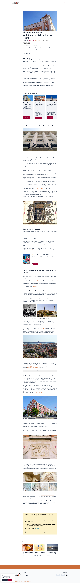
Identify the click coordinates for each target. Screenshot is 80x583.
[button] (30, 3)
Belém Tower (35, 286)
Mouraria (43, 328)
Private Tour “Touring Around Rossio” (39, 104)
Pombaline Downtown (52, 326)
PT (66, 2)
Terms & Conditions (28, 579)
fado (31, 366)
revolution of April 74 (37, 62)
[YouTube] (67, 575)
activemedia (66, 579)
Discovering (31, 40)
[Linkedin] (64, 575)
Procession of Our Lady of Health (33, 367)
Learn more (26, 118)
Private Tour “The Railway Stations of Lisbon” (51, 104)
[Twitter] (59, 575)
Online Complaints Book (16, 581)
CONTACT (26, 575)
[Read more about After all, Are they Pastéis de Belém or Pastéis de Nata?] (27, 547)
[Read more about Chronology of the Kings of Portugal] (40, 547)
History (31, 556)
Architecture (37, 40)
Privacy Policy (22, 579)
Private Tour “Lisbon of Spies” (27, 103)
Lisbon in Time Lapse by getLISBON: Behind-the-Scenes (52, 554)
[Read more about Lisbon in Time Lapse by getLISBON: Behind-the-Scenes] (52, 547)
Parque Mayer (31, 249)
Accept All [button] (10, 579)
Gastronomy (28, 556)
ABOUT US (26, 574)
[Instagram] (62, 575)
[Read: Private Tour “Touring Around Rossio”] (39, 98)
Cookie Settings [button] (5, 579)
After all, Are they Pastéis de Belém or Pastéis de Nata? (27, 554)
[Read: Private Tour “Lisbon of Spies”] (28, 98)
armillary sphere (40, 188)
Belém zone (39, 280)
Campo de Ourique (38, 392)
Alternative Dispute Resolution (26, 581)
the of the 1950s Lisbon (47, 495)
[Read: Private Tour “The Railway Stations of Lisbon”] (51, 98)
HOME (25, 572)
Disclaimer (17, 579)
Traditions (23, 557)
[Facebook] (57, 575)
